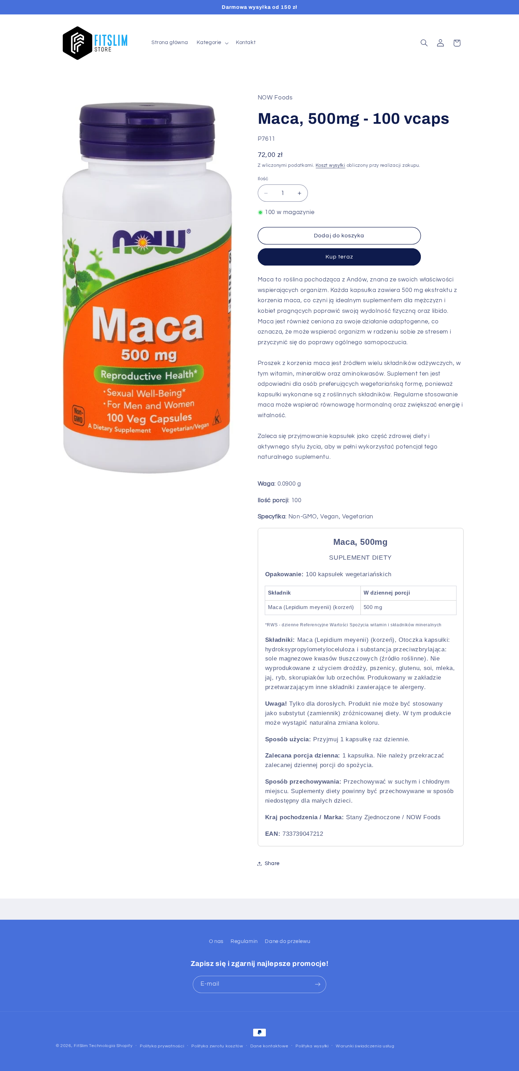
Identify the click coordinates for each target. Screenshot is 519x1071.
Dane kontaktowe (269, 1046)
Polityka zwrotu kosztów (217, 1046)
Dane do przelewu (287, 941)
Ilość (263, 178)
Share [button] (272, 863)
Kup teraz (339, 257)
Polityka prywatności (162, 1046)
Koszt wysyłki (330, 165)
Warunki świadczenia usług (365, 1046)
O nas (216, 941)
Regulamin (244, 941)
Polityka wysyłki (312, 1046)
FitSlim (81, 1046)
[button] (212, 43)
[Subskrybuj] (318, 984)
